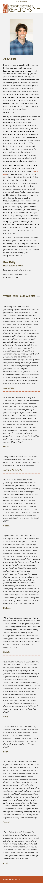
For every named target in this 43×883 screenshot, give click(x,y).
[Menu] (38, 8)
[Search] (33, 8)
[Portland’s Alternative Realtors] (17, 8)
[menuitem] (33, 8)
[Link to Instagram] (34, 879)
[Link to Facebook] (38, 879)
